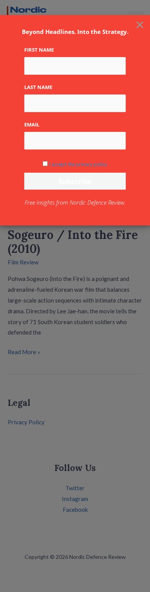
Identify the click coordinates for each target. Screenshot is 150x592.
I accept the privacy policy (78, 164)
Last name (38, 87)
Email (31, 124)
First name (39, 49)
